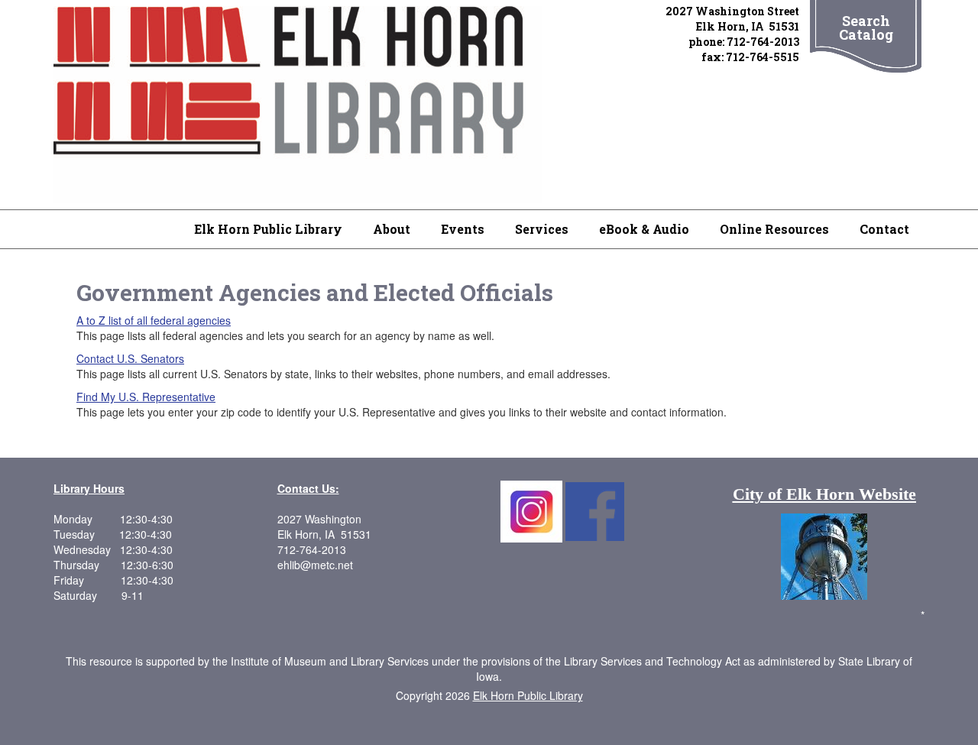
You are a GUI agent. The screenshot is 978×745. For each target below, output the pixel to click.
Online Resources (774, 229)
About (391, 229)
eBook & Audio (644, 229)
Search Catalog (866, 27)
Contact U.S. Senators (130, 358)
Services (541, 229)
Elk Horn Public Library (268, 229)
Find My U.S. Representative (145, 396)
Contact (884, 229)
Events (462, 229)
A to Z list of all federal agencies (153, 320)
